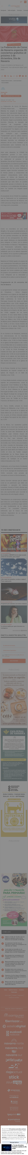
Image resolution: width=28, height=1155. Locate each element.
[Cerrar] (27, 1143)
